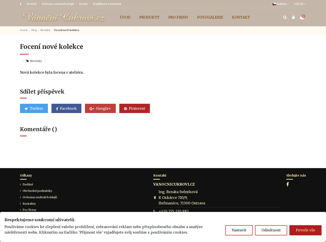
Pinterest (136, 108)
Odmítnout (271, 230)
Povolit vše (305, 230)
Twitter (36, 108)
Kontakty (29, 203)
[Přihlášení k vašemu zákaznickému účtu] (293, 17)
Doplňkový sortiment (107, 4)
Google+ (103, 108)
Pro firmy (29, 209)
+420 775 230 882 (174, 211)
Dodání (32, 4)
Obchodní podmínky (37, 190)
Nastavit (239, 230)
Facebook (68, 108)
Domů (83, 4)
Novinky (36, 61)
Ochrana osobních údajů (58, 4)
